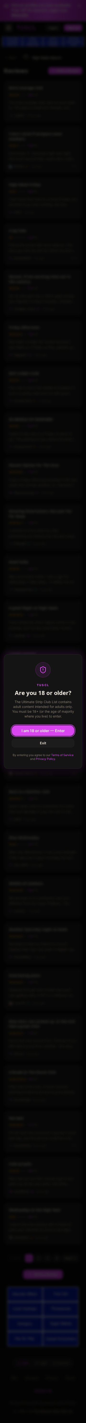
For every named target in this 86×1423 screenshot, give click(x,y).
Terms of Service (62, 755)
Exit (43, 743)
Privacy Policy (45, 759)
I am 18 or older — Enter (43, 730)
